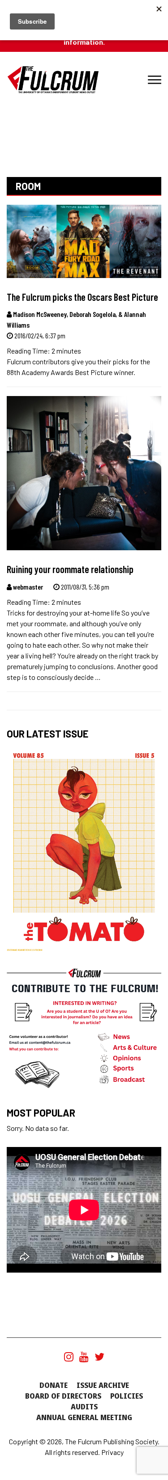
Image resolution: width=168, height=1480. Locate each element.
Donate (53, 1385)
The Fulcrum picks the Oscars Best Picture (82, 296)
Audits (84, 1407)
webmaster (27, 586)
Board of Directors (63, 1396)
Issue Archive (103, 1385)
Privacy (112, 1452)
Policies (126, 1396)
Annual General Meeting (84, 1417)
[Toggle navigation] (154, 80)
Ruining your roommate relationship (70, 569)
